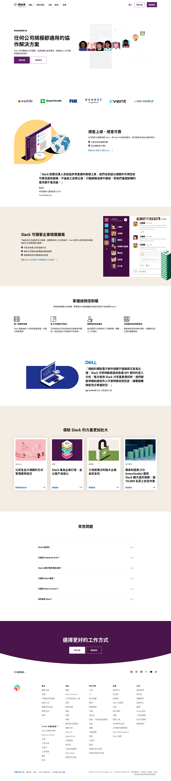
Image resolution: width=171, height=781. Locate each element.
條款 (34, 772)
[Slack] (20, 4)
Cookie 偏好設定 (44, 772)
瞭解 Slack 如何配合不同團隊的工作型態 (37, 259)
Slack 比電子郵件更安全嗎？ (50, 567)
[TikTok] (156, 672)
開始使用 (152, 4)
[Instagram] (136, 672)
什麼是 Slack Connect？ (48, 588)
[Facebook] (141, 672)
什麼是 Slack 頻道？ (46, 578)
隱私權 (28, 772)
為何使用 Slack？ (45, 599)
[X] (146, 672)
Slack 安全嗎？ (44, 547)
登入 (130, 4)
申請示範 (139, 4)
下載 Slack (18, 772)
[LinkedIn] (132, 672)
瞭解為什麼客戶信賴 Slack (99, 150)
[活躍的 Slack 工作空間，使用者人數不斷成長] (117, 46)
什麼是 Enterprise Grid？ (49, 557)
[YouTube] (151, 672)
